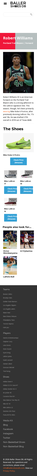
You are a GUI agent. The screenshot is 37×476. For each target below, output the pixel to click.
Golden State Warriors (10, 301)
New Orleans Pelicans (9, 316)
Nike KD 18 (6, 404)
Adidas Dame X (8, 381)
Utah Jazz (6, 327)
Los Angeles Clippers (9, 305)
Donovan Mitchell (8, 367)
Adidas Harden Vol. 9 (9, 389)
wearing (6, 111)
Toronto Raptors (8, 324)
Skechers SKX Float (9, 411)
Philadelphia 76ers (9, 320)
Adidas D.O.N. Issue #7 (10, 385)
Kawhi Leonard (7, 360)
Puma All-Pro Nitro (9, 415)
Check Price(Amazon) (18, 161)
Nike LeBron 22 (8, 407)
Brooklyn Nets (7, 298)
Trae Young (6, 371)
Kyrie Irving (6, 353)
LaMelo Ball (8, 277)
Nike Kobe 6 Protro (11, 155)
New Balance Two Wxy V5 (11, 400)
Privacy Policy (9, 471)
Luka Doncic (7, 345)
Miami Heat (6, 312)
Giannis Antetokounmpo (10, 338)
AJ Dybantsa (26, 251)
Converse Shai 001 (9, 396)
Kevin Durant (7, 349)
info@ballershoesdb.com (13, 468)
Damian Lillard (7, 364)
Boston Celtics (7, 294)
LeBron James (7, 356)
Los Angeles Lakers (9, 309)
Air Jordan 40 (7, 393)
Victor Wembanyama (10, 252)
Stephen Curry (7, 341)
